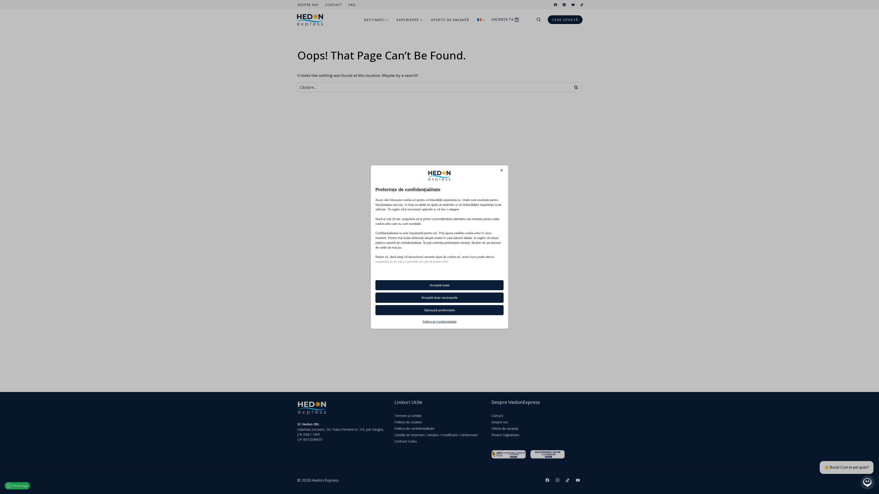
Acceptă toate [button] (440, 285)
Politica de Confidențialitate (440, 321)
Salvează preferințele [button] (439, 310)
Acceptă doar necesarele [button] (439, 297)
